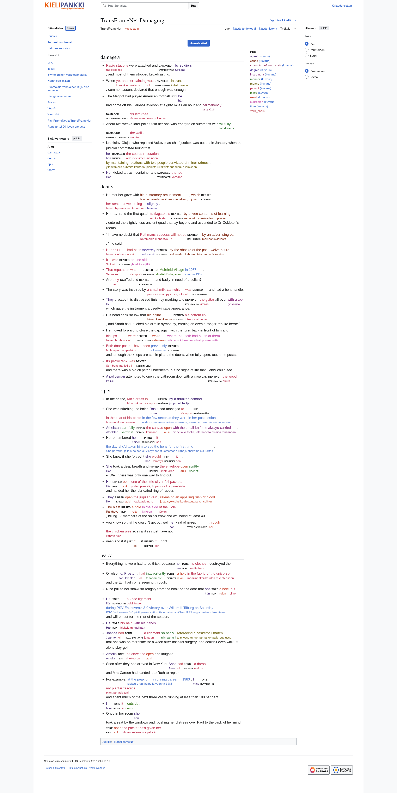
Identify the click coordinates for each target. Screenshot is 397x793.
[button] (283, 20)
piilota (70, 28)
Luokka (106, 741)
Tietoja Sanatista (77, 768)
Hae (193, 5)
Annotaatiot (198, 43)
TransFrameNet (124, 741)
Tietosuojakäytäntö (55, 768)
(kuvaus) (264, 56)
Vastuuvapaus (97, 768)
